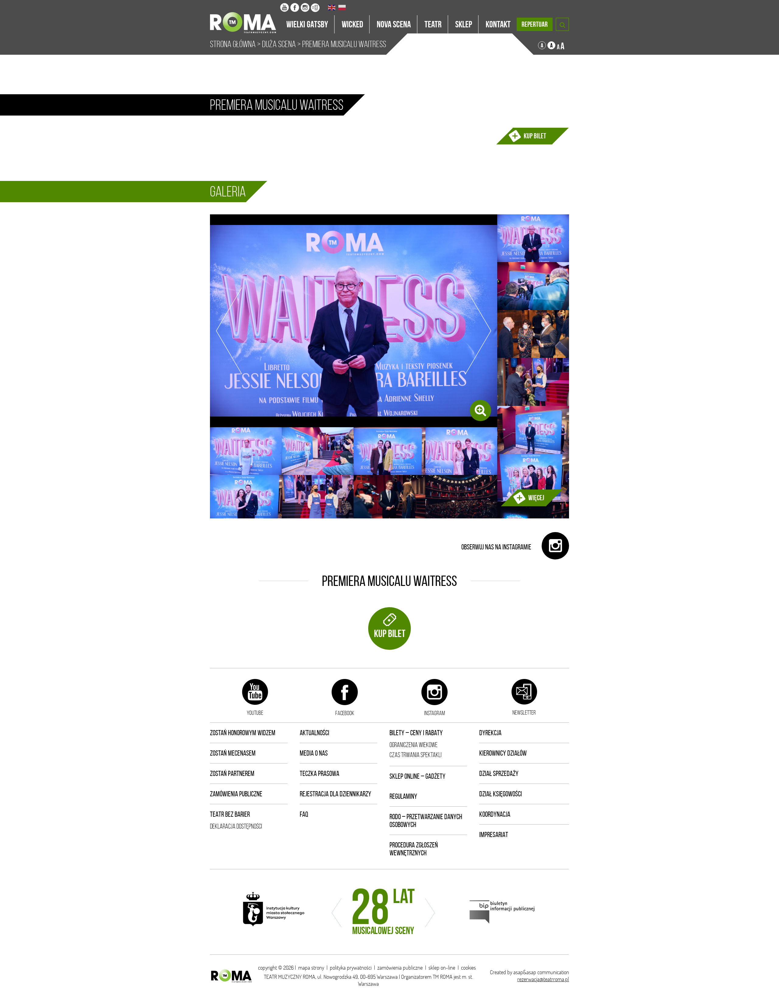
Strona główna (233, 44)
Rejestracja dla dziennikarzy (335, 794)
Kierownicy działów (503, 753)
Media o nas (314, 753)
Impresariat (493, 835)
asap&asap (524, 972)
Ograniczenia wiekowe (414, 744)
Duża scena (279, 44)
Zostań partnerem (232, 773)
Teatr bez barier (230, 814)
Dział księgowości (500, 794)
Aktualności (314, 733)
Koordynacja (494, 814)
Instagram (434, 713)
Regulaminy (403, 796)
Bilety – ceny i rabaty (416, 733)
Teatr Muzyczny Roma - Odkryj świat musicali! (245, 16)
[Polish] (342, 7)
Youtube (255, 712)
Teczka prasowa (319, 773)
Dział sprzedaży (499, 773)
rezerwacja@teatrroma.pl (543, 979)
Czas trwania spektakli (416, 754)
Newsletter (524, 712)
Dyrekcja (490, 733)
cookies (468, 967)
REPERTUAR (535, 24)
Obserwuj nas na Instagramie (497, 547)
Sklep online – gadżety (417, 776)
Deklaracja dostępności (236, 826)
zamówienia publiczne (400, 967)
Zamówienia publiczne (236, 794)
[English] (332, 7)
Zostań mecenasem (233, 753)
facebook (344, 713)
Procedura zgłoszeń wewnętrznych (414, 849)
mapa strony (311, 967)
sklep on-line (441, 967)
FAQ (304, 814)
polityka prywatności (351, 967)
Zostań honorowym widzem (242, 733)
